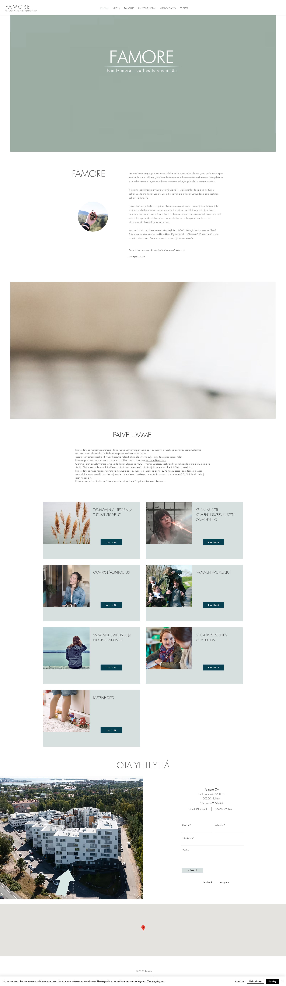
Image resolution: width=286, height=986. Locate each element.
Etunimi (185, 825)
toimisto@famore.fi (197, 809)
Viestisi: (185, 850)
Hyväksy (272, 981)
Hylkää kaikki (255, 981)
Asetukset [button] (239, 981)
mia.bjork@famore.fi (156, 460)
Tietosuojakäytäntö (156, 981)
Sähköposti (187, 838)
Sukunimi (219, 825)
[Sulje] (282, 981)
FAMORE (18, 6)
